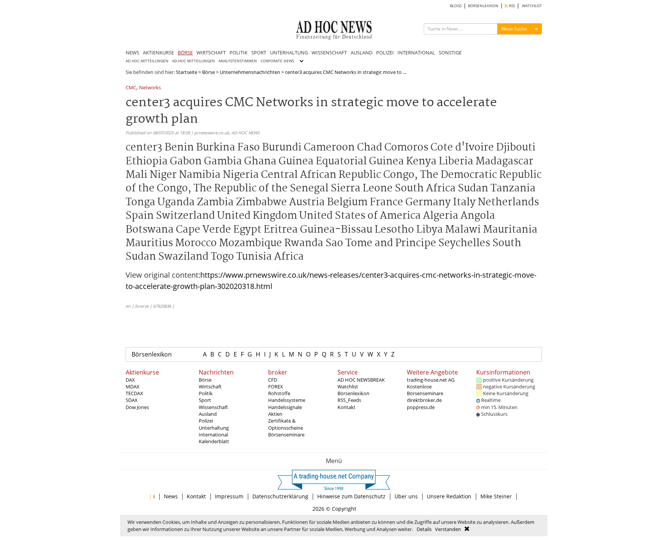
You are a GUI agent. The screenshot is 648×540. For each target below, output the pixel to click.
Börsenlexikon (152, 354)
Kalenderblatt (214, 441)
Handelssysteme (286, 400)
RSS (511, 5)
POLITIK (239, 52)
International (213, 434)
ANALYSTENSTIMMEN (238, 61)
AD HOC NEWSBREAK (361, 379)
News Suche (514, 29)
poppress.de (421, 407)
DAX (130, 379)
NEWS (132, 52)
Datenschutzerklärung (280, 496)
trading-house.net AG (430, 379)
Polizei (206, 420)
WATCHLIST (532, 5)
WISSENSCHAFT (329, 52)
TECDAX (134, 393)
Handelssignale (285, 407)
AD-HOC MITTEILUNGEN (193, 61)
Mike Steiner (496, 496)
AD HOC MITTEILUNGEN (147, 61)
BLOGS (456, 5)
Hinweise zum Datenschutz (351, 496)
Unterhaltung (214, 427)
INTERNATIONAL (416, 52)
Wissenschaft (213, 407)
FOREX (275, 386)
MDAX (133, 386)
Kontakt (347, 407)
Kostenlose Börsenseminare (425, 390)
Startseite (186, 72)
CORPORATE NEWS (277, 61)
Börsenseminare (286, 434)
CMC (131, 88)
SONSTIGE (450, 52)
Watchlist (348, 386)
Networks (150, 88)
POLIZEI (385, 52)
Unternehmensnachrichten (250, 72)
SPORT (258, 52)
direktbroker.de (424, 400)
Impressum (229, 496)
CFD (272, 379)
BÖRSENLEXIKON (483, 5)
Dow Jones (137, 407)
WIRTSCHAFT (211, 52)
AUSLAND (361, 52)
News (171, 496)
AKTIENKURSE (158, 52)
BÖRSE (185, 52)
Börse (208, 72)
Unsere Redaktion (449, 496)
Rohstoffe (279, 393)
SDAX (132, 400)
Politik (206, 393)
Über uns (406, 496)
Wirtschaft (210, 386)
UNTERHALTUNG (289, 52)
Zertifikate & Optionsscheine (285, 424)
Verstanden (448, 529)
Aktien (275, 414)
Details (424, 529)
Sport (205, 400)
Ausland (208, 414)
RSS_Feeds (349, 400)
